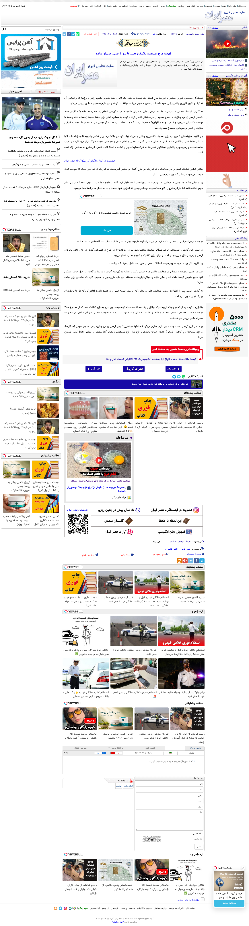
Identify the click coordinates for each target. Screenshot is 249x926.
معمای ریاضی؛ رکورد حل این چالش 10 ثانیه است (227, 269)
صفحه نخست (199, 34)
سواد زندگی (172, 6)
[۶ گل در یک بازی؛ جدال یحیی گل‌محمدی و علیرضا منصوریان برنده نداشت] (31, 114)
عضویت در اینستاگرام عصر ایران (171, 510)
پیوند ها (181, 6)
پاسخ (66, 752)
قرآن (104, 6)
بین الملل (133, 6)
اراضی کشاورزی (171, 549)
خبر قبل (95, 369)
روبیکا (84, 161)
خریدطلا (107, 231)
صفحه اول (242, 6)
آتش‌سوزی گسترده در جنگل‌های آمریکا (228, 60)
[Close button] (243, 868)
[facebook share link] (69, 34)
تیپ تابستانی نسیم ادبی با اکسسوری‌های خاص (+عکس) (228, 221)
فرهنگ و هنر (123, 6)
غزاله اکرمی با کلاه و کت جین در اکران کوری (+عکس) (229, 229)
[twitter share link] (64, 34)
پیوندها (124, 908)
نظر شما (198, 778)
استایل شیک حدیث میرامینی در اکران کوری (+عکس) (227, 197)
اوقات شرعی (190, 6)
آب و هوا (200, 6)
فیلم (91, 6)
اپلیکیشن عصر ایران (77, 510)
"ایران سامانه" (118, 922)
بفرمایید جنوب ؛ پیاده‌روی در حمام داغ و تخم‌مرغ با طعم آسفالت (101, 481)
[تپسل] (82, 196)
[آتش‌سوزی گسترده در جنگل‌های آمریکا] (227, 44)
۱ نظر (155, 34)
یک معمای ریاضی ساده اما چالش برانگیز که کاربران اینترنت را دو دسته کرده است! (227, 245)
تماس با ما (232, 6)
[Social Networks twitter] (179, 377)
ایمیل (200, 795)
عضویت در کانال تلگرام (102, 161)
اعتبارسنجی (128, 786)
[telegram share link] (73, 34)
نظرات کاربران (134, 368)
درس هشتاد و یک (236, 115)
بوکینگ (118, 786)
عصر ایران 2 (83, 6)
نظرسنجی (208, 6)
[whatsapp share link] (77, 34)
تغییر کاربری (185, 549)
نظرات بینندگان (195, 748)
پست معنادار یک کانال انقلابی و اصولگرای (33, 164)
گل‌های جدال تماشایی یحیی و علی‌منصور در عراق (228, 67)
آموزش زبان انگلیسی (171, 531)
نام (201, 784)
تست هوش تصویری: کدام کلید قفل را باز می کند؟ (228, 277)
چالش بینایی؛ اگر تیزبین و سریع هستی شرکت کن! (229, 261)
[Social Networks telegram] (174, 377)
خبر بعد (171, 369)
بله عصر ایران (71, 161)
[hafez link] (133, 43)
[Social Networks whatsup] (184, 377)
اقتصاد (155, 6)
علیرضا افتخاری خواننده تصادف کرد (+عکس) (230, 213)
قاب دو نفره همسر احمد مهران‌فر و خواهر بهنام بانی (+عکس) (228, 205)
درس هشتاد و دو (237, 109)
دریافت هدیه (229, 903)
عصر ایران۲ (174, 908)
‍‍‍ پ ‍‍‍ (145, 33)
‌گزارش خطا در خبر (90, 34)
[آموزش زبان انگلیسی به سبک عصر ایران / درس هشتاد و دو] (227, 92)
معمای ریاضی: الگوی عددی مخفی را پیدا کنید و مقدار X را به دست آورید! (228, 253)
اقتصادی (189, 34)
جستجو (217, 6)
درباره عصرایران (160, 908)
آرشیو (224, 6)
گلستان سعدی (114, 521)
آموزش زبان (73, 6)
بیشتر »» (213, 27)
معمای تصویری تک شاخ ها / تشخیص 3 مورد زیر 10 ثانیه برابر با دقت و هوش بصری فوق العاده (227, 287)
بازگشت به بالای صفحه (188, 900)
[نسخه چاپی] (132, 33)
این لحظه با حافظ (170, 521)
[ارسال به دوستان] (135, 33)
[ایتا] (179, 560)
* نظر (200, 807)
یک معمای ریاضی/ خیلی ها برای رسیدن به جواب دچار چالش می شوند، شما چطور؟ (228, 296)
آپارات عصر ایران (116, 531)
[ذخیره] (138, 34)
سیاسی (162, 6)
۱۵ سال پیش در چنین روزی (116, 510)
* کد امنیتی (198, 833)
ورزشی (141, 6)
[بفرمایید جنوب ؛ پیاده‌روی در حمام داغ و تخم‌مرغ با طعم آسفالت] (99, 460)
